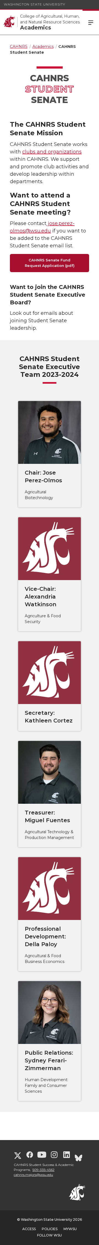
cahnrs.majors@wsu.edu (33, 1175)
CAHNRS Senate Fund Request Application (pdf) (50, 263)
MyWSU (70, 1229)
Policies (49, 1229)
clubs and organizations (52, 152)
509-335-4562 (43, 1170)
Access (29, 1229)
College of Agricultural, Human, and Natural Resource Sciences (50, 19)
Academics (35, 27)
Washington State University (34, 4)
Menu (90, 22)
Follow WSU (49, 1235)
